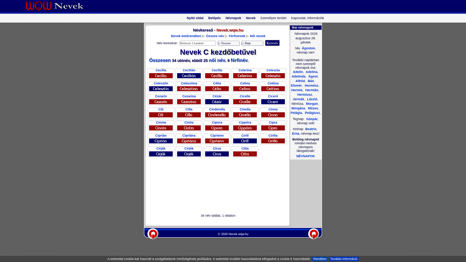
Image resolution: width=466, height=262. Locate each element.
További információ (344, 259)
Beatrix (310, 129)
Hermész (311, 85)
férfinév (239, 60)
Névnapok (233, 18)
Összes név (215, 36)
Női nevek (257, 36)
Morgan (311, 104)
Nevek (251, 18)
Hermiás (311, 90)
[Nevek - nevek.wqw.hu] (57, 12)
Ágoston (308, 48)
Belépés (214, 18)
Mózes (312, 108)
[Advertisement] (216, 186)
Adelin (298, 72)
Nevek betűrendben (186, 36)
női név (217, 60)
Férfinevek (237, 36)
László (311, 99)
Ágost (312, 76)
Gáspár (312, 119)
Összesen (160, 60)
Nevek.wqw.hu (238, 234)
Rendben (320, 259)
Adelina (311, 72)
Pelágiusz (312, 113)
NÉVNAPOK (305, 156)
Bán (310, 81)
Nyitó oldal (195, 18)
